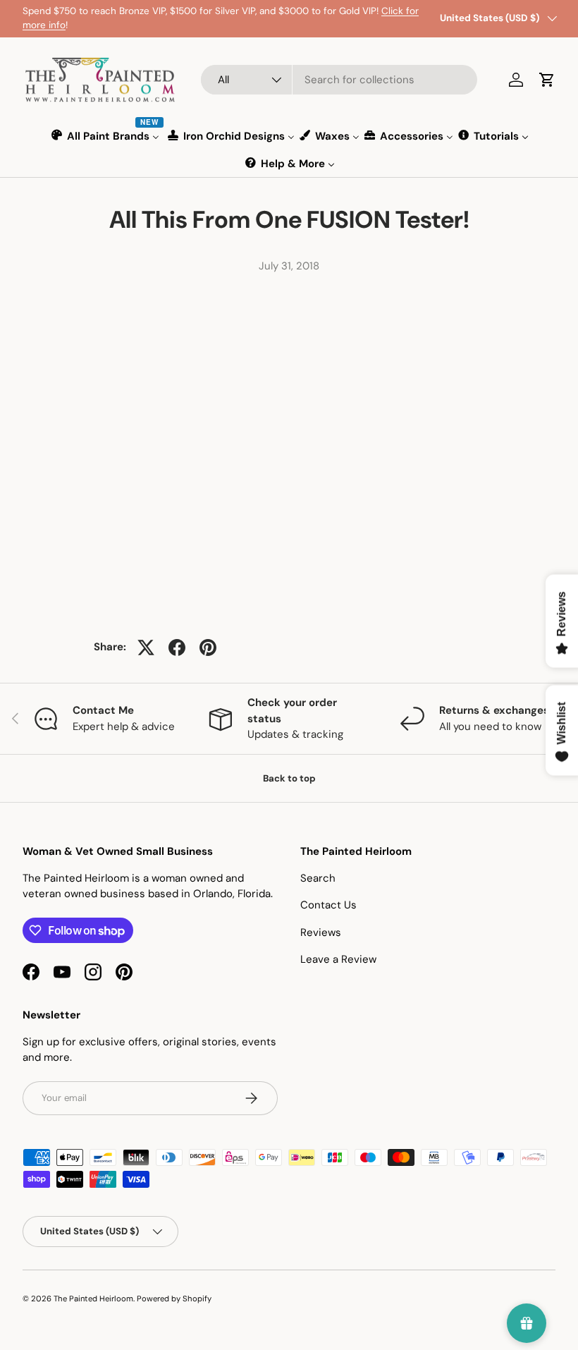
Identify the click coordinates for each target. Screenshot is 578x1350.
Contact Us (328, 905)
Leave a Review (338, 959)
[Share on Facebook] (176, 647)
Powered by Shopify (174, 1298)
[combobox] (339, 80)
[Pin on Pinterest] (207, 647)
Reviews (320, 932)
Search (318, 878)
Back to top (289, 778)
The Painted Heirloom (93, 1298)
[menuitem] (106, 136)
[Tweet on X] (145, 647)
